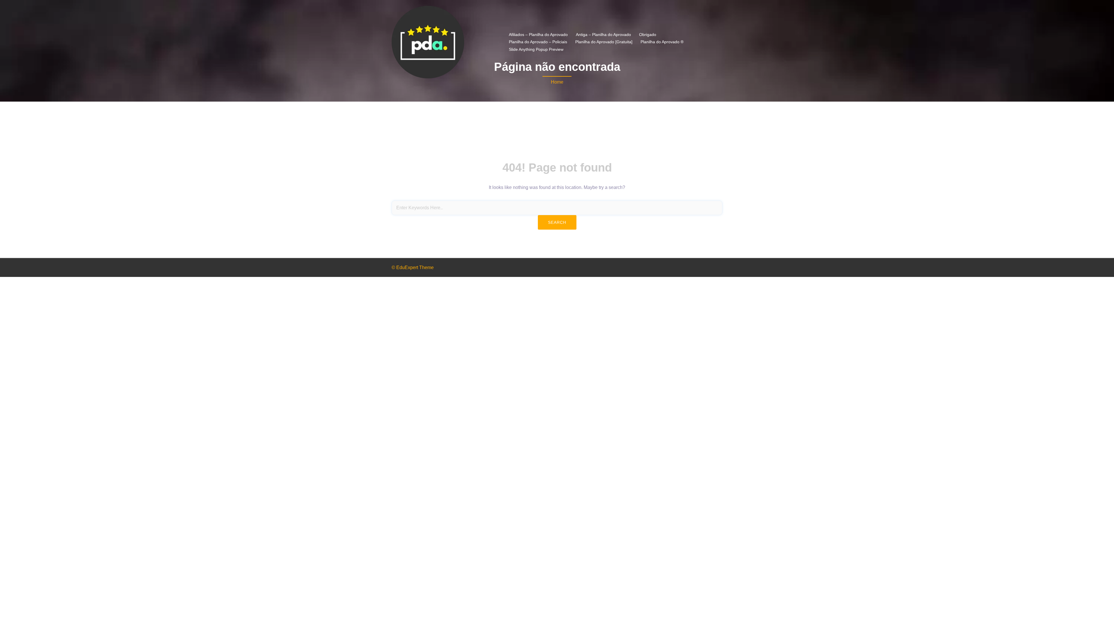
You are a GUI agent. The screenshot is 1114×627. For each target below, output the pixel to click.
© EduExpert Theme (413, 267)
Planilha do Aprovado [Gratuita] (603, 41)
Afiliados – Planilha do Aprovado (538, 34)
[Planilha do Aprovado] (428, 41)
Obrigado (647, 34)
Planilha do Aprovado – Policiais (538, 41)
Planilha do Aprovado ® (662, 41)
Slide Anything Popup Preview (536, 49)
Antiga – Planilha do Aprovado (603, 34)
